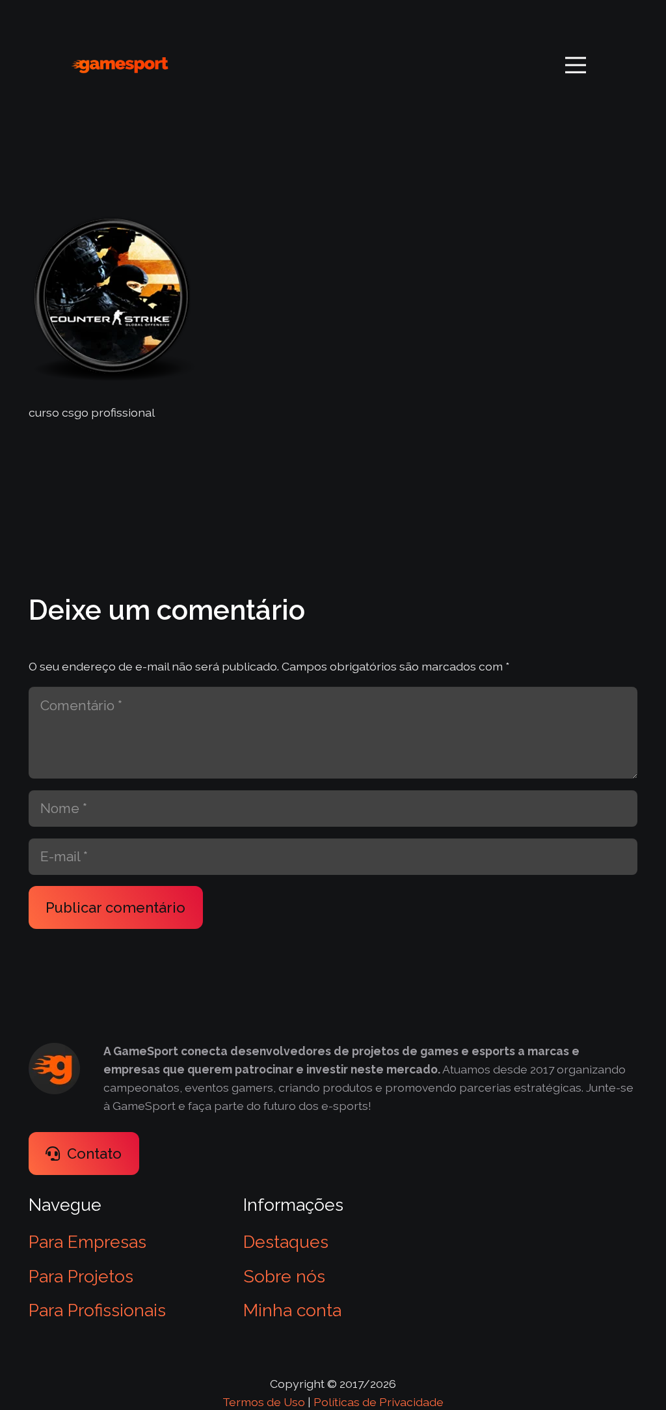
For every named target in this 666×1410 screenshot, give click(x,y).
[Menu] (575, 65)
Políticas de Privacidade (378, 1402)
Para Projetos (81, 1276)
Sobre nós (284, 1276)
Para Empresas (87, 1242)
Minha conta (292, 1310)
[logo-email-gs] (119, 65)
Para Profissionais (97, 1310)
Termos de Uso (263, 1402)
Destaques (285, 1242)
